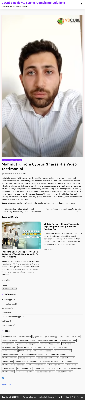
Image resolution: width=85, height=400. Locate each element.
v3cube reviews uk (24, 368)
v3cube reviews (57, 203)
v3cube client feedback (43, 351)
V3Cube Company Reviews (56, 354)
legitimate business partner (27, 344)
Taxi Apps (5, 321)
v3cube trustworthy (64, 372)
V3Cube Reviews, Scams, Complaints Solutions (33, 2)
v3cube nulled (67, 361)
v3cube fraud (30, 203)
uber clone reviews (60, 347)
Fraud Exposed (25, 337)
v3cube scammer (54, 368)
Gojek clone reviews (27, 340)
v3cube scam (70, 203)
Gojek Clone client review (70, 337)
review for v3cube (25, 347)
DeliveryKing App (8, 304)
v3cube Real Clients (55, 365)
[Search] (81, 4)
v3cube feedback (67, 358)
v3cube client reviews (10, 354)
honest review (7, 344)
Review (4, 312)
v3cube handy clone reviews (26, 361)
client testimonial (9, 337)
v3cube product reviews (36, 365)
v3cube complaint (9, 358)
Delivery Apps (7, 300)
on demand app (68, 344)
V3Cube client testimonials (32, 354)
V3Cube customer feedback (47, 358)
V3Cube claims (25, 351)
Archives (5, 286)
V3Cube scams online (24, 372)
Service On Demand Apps (11, 160)
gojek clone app (51, 337)
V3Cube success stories (45, 372)
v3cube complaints (15, 203)
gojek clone (37, 337)
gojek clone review (9, 340)
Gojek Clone (6, 308)
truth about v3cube (42, 347)
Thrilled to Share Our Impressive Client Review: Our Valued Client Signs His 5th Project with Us (20, 254)
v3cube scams (8, 372)
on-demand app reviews (50, 344)
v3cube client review (63, 351)
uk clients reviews (9, 351)
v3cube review (43, 203)
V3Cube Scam (7, 325)
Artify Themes (77, 397)
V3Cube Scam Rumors (72, 368)
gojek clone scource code (47, 340)
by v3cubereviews (8, 173)
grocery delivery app (68, 340)
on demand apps (8, 347)
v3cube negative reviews (49, 361)
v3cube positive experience (13, 365)
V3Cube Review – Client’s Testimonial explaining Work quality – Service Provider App (61, 226)
